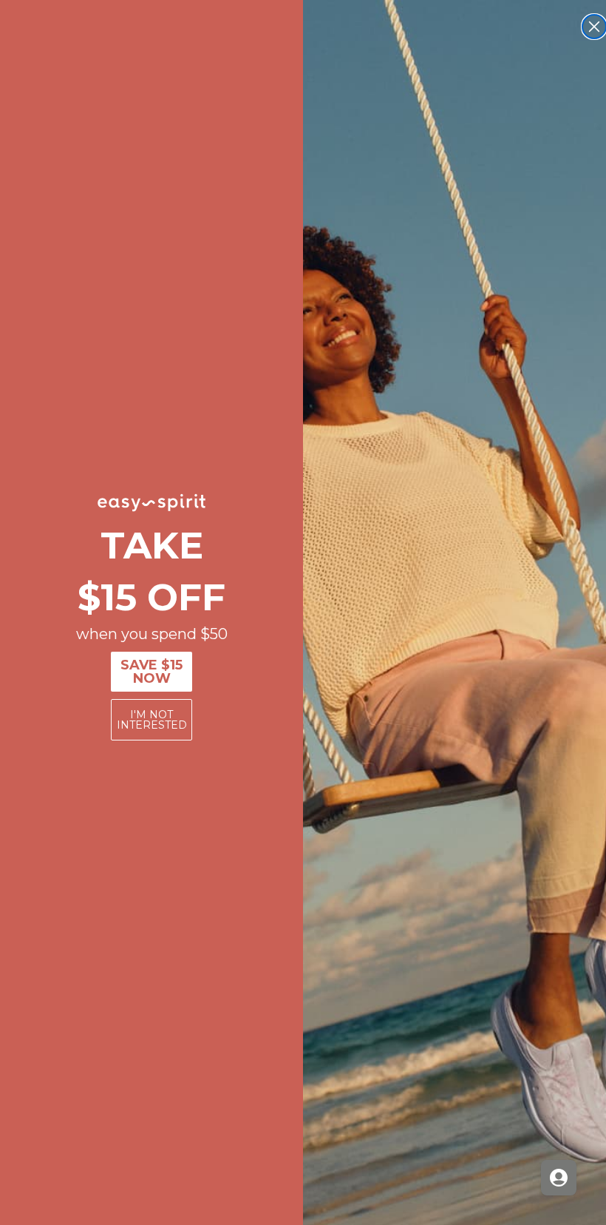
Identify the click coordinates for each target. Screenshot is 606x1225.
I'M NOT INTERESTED (152, 720)
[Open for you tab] (558, 1177)
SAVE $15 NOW (151, 671)
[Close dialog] (594, 26)
